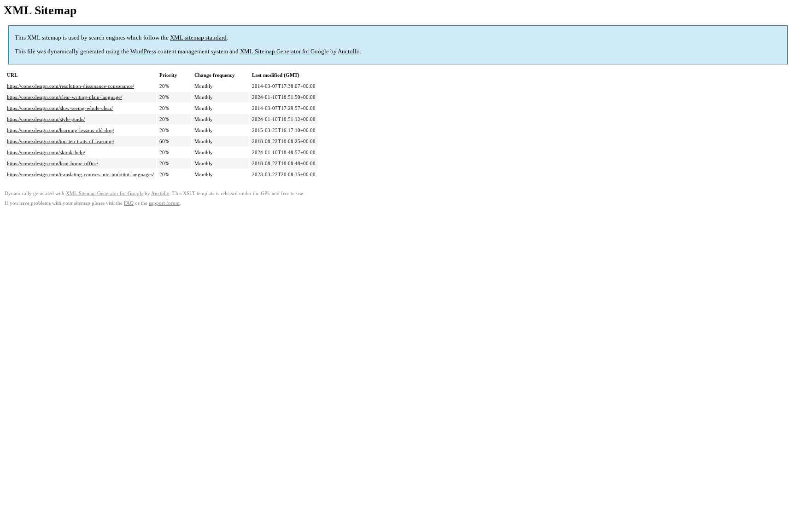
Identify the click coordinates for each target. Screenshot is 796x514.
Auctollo (349, 51)
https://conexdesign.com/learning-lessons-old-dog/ (60, 130)
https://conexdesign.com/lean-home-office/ (52, 163)
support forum (164, 203)
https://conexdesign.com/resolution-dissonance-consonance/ (70, 86)
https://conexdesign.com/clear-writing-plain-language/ (64, 97)
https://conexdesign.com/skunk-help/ (46, 152)
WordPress (143, 51)
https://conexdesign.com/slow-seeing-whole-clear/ (60, 108)
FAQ (129, 203)
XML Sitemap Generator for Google (284, 51)
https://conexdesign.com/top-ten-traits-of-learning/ (60, 141)
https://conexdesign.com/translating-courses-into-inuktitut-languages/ (80, 174)
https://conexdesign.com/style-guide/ (46, 119)
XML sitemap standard (198, 37)
